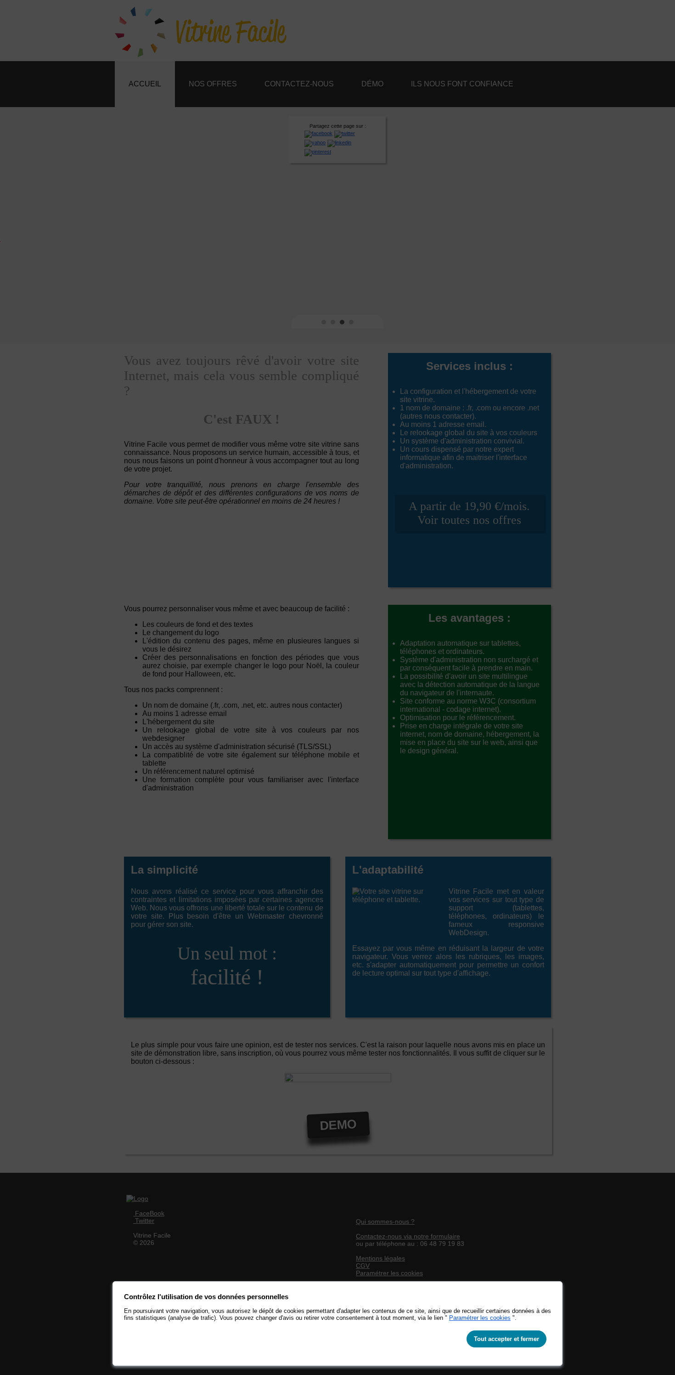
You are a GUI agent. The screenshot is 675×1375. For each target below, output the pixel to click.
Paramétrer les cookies (480, 1317)
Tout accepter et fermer (506, 1338)
